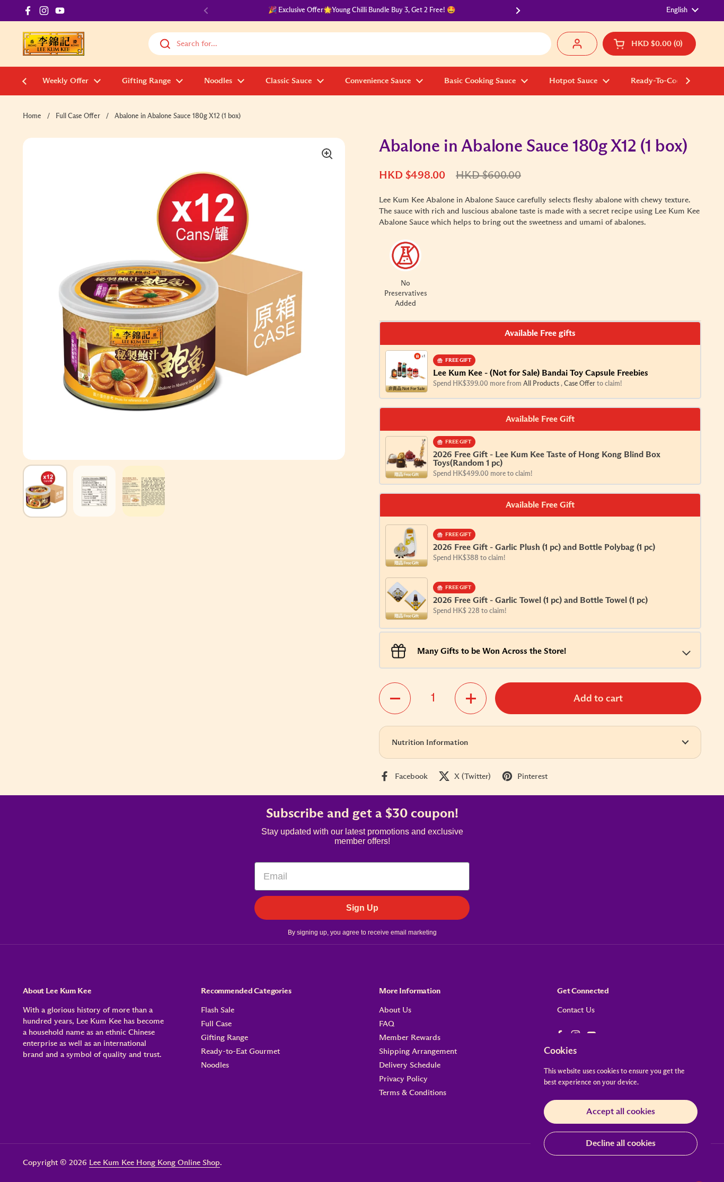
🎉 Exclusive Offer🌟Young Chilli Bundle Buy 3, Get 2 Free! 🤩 (361, 10)
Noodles (215, 1065)
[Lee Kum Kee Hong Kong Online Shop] (53, 44)
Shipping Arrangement (418, 1051)
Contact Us (576, 1010)
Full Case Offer (78, 116)
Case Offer (580, 383)
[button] (649, 44)
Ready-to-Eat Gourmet (240, 1051)
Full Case (216, 1024)
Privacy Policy (403, 1079)
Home (32, 116)
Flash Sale (217, 1010)
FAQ (386, 1024)
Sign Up (362, 907)
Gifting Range (224, 1038)
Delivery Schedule (409, 1065)
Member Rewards (409, 1038)
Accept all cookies (620, 1111)
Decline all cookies (621, 1143)
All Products (542, 383)
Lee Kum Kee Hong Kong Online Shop (154, 1163)
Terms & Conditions (412, 1093)
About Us (395, 1010)
